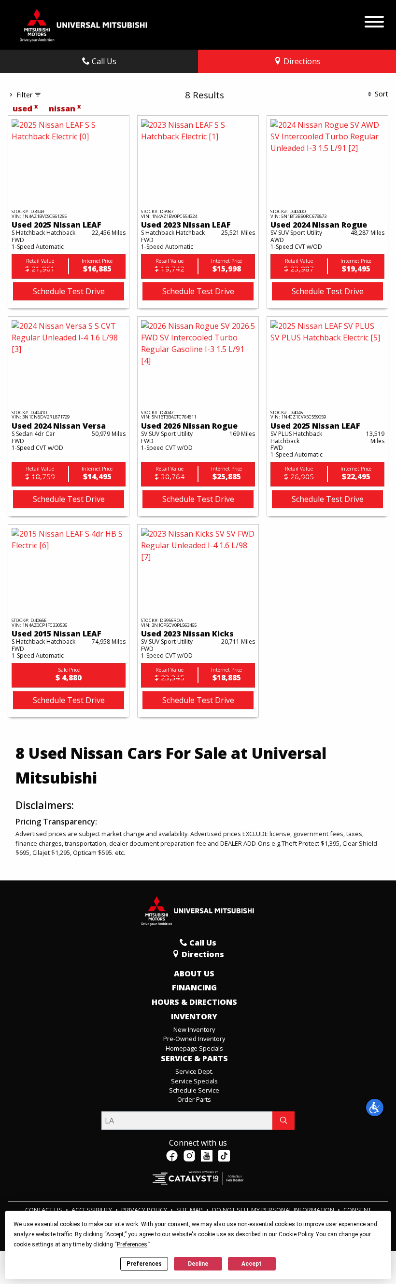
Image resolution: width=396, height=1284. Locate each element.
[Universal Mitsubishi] (83, 24)
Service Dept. (194, 1071)
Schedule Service (194, 1090)
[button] (374, 1107)
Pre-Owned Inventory (194, 1038)
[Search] (283, 1120)
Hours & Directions (194, 1002)
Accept (251, 1263)
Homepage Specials (194, 1048)
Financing (194, 988)
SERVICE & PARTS (194, 1058)
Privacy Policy (145, 1209)
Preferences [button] (132, 1244)
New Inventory (194, 1029)
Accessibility (92, 1209)
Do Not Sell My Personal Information (274, 1209)
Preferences (144, 1263)
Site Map (190, 1209)
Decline (198, 1263)
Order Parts (194, 1099)
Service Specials (194, 1081)
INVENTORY (194, 1017)
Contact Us (44, 1209)
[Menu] (374, 19)
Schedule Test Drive (69, 291)
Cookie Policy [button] (296, 1234)
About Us (194, 974)
